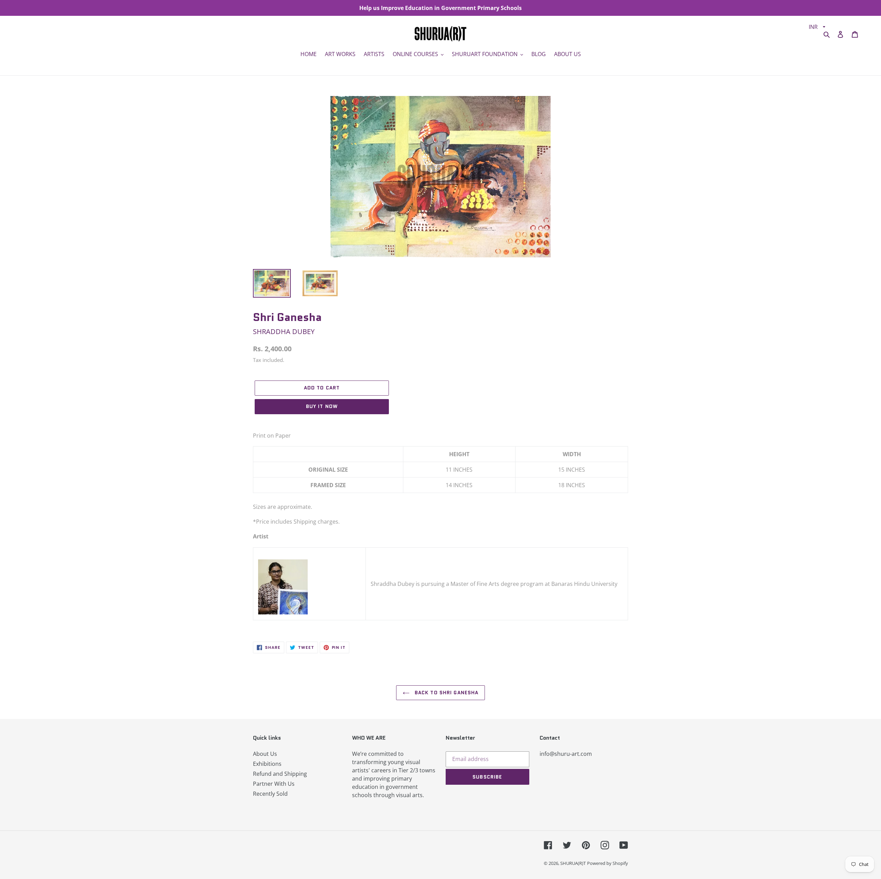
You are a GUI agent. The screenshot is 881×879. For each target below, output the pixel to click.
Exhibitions (267, 764)
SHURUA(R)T (573, 863)
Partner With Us (274, 783)
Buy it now (322, 406)
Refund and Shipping (280, 774)
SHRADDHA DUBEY (284, 331)
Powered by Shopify (607, 863)
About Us (265, 754)
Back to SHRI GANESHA (446, 692)
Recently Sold (270, 793)
